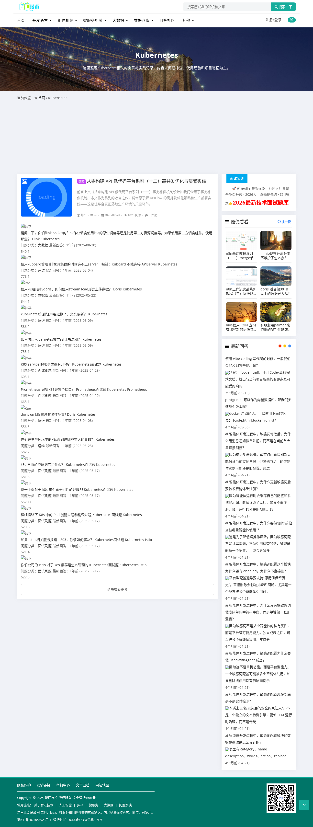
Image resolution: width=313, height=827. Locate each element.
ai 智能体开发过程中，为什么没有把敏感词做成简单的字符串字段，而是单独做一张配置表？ (258, 612)
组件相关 (65, 20)
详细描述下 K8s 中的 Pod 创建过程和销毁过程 (56, 514)
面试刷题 (45, 370)
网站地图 (102, 785)
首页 (21, 20)
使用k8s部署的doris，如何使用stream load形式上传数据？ (66, 289)
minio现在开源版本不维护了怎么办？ (275, 255)
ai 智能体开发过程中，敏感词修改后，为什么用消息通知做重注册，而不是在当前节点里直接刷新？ (258, 441)
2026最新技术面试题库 (261, 202)
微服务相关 (93, 20)
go (95, 215)
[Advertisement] (156, 137)
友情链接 (43, 785)
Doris (117, 289)
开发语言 (40, 20)
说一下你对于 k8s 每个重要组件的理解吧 (52, 489)
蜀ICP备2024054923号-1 (34, 819)
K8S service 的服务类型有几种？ (46, 364)
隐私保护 (24, 785)
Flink (36, 239)
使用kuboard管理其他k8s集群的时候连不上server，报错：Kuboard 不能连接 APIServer (89, 264)
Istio (148, 539)
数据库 (43, 295)
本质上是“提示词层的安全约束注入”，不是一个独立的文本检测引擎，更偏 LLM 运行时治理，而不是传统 (258, 715)
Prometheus (137, 389)
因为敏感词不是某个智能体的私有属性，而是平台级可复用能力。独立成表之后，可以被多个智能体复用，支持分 (258, 632)
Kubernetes (156, 55)
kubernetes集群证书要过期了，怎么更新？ (54, 314)
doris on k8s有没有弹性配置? (43, 414)
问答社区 (167, 20)
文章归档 (82, 785)
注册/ (270, 19)
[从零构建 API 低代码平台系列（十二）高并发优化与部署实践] (46, 197)
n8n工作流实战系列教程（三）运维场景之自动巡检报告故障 (241, 291)
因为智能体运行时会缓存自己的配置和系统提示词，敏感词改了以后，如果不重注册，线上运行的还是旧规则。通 (258, 502)
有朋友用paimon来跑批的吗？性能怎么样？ (275, 327)
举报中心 (63, 785)
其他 (186, 20)
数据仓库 (142, 20)
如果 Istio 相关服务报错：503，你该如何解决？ (57, 539)
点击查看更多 (117, 589)
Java (80, 805)
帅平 (84, 215)
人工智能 (65, 805)
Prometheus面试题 (91, 389)
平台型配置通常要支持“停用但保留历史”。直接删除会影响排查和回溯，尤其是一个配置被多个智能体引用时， (258, 584)
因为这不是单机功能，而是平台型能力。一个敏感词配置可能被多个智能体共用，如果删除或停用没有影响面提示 (258, 674)
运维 (41, 270)
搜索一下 (285, 7)
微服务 (93, 805)
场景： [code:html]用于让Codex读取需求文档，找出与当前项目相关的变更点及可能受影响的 (257, 379)
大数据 (118, 20)
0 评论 (153, 215)
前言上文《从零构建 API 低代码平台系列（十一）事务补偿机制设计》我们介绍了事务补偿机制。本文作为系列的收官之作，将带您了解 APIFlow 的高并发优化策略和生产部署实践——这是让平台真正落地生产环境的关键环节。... (144, 197)
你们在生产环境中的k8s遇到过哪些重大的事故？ (58, 439)
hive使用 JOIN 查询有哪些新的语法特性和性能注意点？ (241, 327)
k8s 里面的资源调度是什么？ (43, 464)
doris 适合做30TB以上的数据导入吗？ (275, 291)
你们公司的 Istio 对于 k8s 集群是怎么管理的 (54, 565)
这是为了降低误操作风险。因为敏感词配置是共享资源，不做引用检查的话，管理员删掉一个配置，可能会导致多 (258, 543)
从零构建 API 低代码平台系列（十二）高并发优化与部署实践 (142, 181)
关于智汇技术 (43, 805)
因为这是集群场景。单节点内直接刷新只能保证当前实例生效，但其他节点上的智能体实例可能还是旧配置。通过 (258, 461)
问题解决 (125, 805)
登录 (278, 19)
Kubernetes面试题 (86, 364)
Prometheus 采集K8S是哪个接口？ (48, 389)
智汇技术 (51, 797)
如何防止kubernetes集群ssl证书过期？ (51, 339)
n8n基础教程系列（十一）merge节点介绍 (240, 255)
